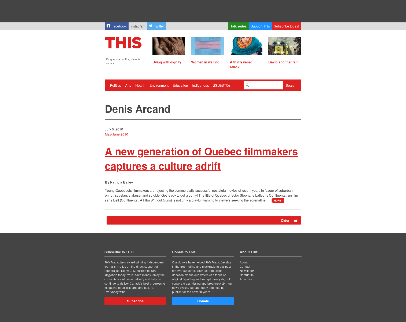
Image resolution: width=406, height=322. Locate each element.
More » (278, 200)
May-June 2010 (116, 134)
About (244, 262)
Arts (128, 85)
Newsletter (247, 271)
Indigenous (200, 85)
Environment (159, 85)
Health (140, 85)
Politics (115, 85)
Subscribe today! (286, 26)
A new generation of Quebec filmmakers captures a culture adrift (201, 158)
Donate (203, 301)
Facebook (119, 26)
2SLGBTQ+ (221, 85)
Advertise (246, 279)
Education (180, 85)
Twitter (159, 26)
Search (291, 85)
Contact (245, 266)
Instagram (137, 26)
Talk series (238, 26)
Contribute (247, 275)
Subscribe (135, 301)
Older (285, 220)
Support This (260, 26)
